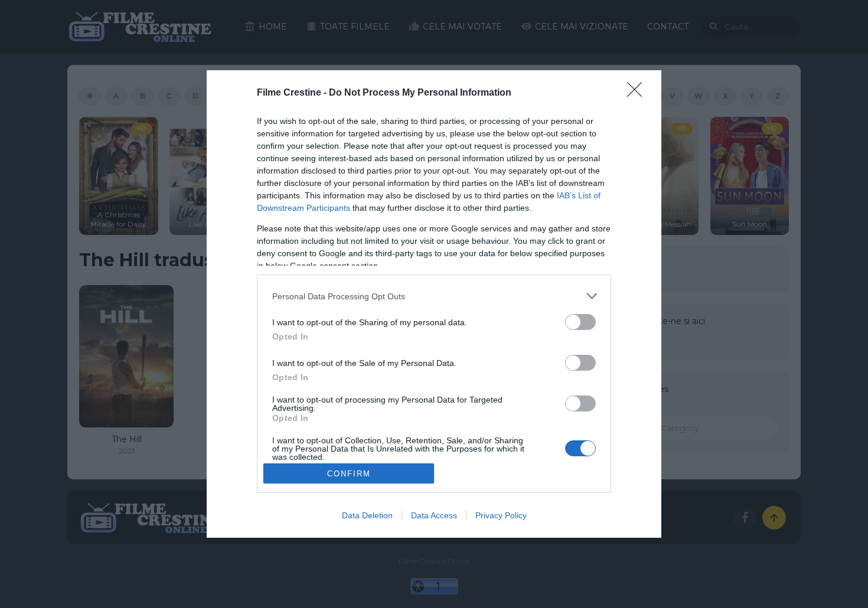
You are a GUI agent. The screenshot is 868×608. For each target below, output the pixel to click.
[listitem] (434, 296)
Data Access (434, 515)
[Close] (638, 93)
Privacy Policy (501, 515)
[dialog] (434, 304)
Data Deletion (367, 515)
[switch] (580, 322)
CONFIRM (349, 473)
